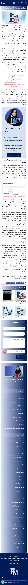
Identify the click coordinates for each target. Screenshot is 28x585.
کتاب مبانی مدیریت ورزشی (18, 417)
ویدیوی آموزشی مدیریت (18, 547)
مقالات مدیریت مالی (19, 532)
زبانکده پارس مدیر (20, 468)
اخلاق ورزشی (21, 413)
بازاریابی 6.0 (21, 406)
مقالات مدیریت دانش (19, 513)
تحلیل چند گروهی (21, 102)
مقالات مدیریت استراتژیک (18, 502)
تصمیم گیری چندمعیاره (18, 461)
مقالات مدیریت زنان (19, 521)
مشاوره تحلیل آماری (13, 155)
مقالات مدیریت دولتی (19, 517)
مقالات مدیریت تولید (19, 510)
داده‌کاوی (24, 57)
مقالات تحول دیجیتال (19, 487)
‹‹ (22, 376)
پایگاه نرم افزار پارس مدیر (18, 454)
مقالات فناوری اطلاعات (19, 495)
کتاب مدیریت (21, 476)
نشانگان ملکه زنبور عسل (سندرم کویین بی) (14, 428)
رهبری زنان (21, 424)
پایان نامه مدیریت (20, 450)
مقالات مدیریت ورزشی (19, 539)
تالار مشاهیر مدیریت (19, 457)
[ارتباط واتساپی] (3, 582)
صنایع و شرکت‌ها (20, 472)
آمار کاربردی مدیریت (19, 442)
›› (5, 376)
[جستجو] (6, 3)
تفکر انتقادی (21, 398)
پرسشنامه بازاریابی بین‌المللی (17, 394)
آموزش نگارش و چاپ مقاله (18, 446)
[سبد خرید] (1, 3)
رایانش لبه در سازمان (19, 421)
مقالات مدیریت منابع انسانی (17, 536)
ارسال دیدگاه (20, 357)
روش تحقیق (21, 465)
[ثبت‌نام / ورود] (4, 3)
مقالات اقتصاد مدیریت (19, 480)
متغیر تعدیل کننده (11, 102)
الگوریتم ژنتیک (13, 57)
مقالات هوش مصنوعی (19, 543)
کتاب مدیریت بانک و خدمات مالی (16, 409)
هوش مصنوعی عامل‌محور (18, 402)
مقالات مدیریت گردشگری (18, 528)
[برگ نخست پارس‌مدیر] (22, 4)
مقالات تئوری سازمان (19, 483)
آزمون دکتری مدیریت (19, 439)
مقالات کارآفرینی (20, 498)
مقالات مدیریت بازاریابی (18, 506)
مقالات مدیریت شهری (19, 525)
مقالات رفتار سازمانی (19, 491)
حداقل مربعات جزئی (11, 282)
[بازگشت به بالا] (3, 578)
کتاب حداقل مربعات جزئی (9, 269)
